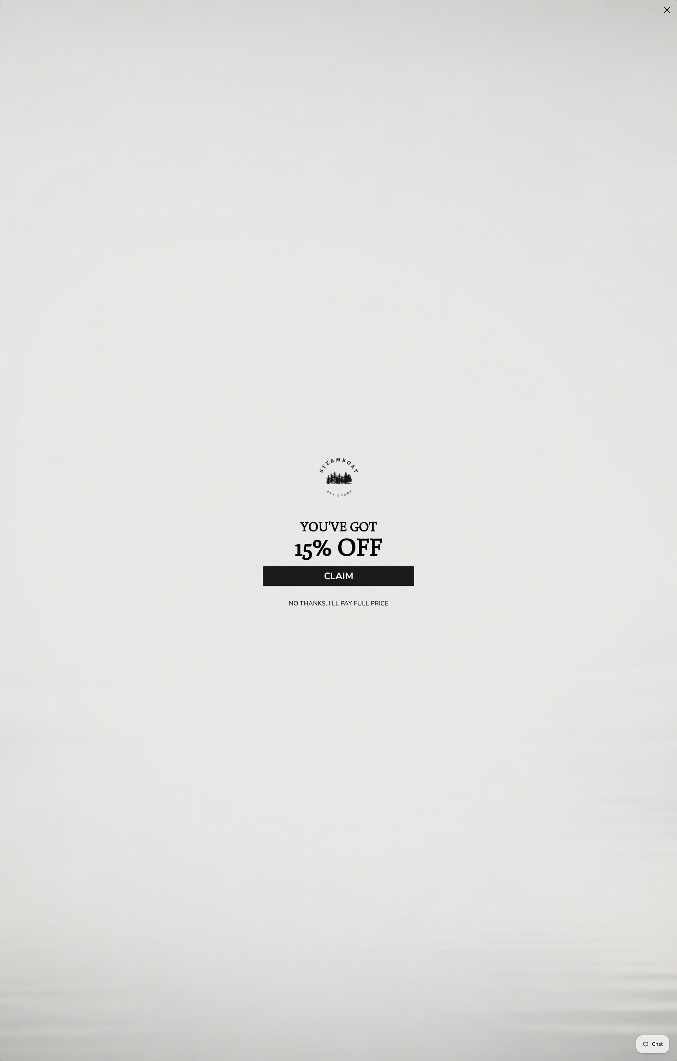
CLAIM (338, 576)
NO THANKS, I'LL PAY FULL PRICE (338, 603)
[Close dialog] (667, 10)
